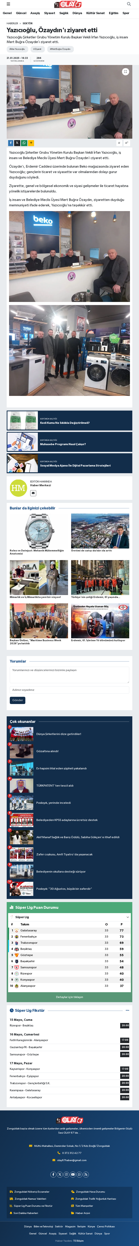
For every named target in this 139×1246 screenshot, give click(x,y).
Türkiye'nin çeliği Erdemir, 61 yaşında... (95, 597)
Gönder (17, 700)
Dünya (77, 13)
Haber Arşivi (83, 1213)
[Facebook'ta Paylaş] (10, 143)
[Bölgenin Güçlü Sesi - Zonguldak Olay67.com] (67, 4)
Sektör (28, 23)
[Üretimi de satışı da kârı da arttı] (100, 531)
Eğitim (113, 13)
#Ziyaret (37, 49)
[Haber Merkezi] (18, 487)
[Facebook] (53, 1175)
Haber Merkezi (40, 485)
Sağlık (63, 13)
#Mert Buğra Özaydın (60, 49)
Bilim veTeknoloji (43, 1226)
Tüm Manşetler (84, 1206)
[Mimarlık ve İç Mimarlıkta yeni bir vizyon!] (39, 577)
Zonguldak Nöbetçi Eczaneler (31, 1191)
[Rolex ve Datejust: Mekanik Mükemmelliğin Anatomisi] (39, 531)
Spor (126, 13)
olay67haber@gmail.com (72, 1160)
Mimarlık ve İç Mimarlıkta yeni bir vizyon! (35, 597)
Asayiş (35, 13)
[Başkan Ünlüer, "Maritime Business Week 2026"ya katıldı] (39, 620)
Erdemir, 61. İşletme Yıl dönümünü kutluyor (98, 640)
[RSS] (86, 1175)
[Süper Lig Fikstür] (127, 1010)
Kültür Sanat (95, 13)
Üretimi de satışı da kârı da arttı (91, 550)
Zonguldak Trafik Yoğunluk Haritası (95, 1198)
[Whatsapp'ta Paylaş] (24, 143)
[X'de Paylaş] (17, 143)
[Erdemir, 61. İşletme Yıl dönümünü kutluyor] (100, 620)
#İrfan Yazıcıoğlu (17, 49)
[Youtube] (73, 1175)
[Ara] (128, 4)
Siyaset (49, 13)
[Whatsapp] (79, 1175)
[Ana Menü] (8, 4)
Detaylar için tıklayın (69, 997)
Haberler (12, 23)
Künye (91, 1226)
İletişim (81, 1226)
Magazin (70, 1226)
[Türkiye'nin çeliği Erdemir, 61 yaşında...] (100, 577)
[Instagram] (66, 1175)
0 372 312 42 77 (71, 1153)
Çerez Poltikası (106, 1226)
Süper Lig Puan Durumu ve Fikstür (33, 1206)
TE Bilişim (78, 1240)
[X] (60, 1175)
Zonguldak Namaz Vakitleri (30, 1198)
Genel (7, 13)
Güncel (21, 13)
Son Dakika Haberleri (26, 1213)
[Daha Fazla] (31, 143)
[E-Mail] (33, 493)
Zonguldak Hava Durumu (90, 1191)
